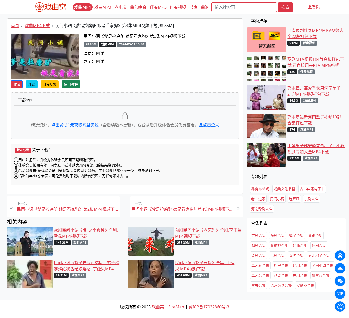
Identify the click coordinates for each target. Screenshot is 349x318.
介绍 (31, 84)
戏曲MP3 (102, 7)
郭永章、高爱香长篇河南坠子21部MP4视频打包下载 (314, 91)
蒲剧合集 (300, 265)
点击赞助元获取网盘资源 (75, 125)
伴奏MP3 (158, 7)
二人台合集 (260, 275)
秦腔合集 (296, 255)
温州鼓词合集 (281, 285)
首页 (15, 25)
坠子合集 (296, 235)
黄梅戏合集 (279, 245)
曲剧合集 (300, 275)
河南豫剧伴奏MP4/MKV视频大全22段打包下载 (315, 33)
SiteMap (176, 307)
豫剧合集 (277, 235)
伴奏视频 (178, 7)
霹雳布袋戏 (260, 188)
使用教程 (71, 84)
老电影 (120, 7)
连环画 (294, 198)
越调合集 (281, 275)
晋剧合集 (258, 255)
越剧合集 (258, 245)
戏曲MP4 (82, 7)
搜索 (285, 7)
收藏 (16, 84)
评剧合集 (319, 245)
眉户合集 (281, 265)
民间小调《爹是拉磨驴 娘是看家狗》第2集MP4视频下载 (68, 209)
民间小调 (277, 198)
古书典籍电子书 (312, 188)
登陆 (316, 7)
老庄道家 (258, 198)
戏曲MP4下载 (37, 25)
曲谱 (205, 7)
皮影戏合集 (305, 285)
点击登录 (211, 125)
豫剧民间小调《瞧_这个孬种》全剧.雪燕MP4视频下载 (86, 233)
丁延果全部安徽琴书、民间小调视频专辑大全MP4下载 (316, 149)
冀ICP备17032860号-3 (209, 307)
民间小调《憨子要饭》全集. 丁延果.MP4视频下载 (204, 266)
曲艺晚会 (138, 7)
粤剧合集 (315, 235)
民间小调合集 (322, 265)
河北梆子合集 (319, 255)
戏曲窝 (158, 307)
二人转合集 (260, 265)
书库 (193, 7)
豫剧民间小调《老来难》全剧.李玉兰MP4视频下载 (208, 233)
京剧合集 (258, 235)
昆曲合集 (300, 245)
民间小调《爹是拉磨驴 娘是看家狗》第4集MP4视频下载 (182, 209)
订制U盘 (49, 84)
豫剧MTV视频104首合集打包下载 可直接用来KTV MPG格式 (315, 62)
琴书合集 (258, 285)
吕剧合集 (277, 255)
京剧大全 (311, 198)
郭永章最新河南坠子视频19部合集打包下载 (314, 120)
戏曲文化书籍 (284, 188)
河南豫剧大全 (262, 208)
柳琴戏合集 (321, 275)
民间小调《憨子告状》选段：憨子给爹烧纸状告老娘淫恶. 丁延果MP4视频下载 (86, 266)
